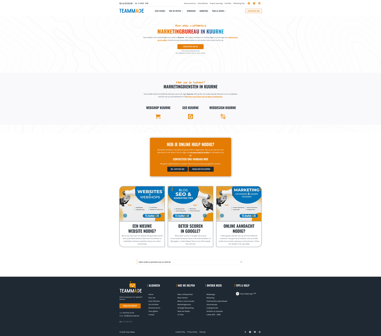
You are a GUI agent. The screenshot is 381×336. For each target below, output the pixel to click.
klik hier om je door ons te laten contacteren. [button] (204, 96)
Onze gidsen (153, 311)
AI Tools (181, 314)
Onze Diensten (154, 301)
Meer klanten (183, 298)
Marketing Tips (239, 3)
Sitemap (202, 332)
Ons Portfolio (153, 304)
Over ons (151, 298)
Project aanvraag (216, 3)
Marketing (204, 10)
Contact (151, 314)
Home (150, 294)
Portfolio (228, 3)
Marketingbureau (184, 304)
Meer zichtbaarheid (185, 294)
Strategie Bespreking (186, 308)
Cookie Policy (180, 332)
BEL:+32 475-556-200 (125, 3)
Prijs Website (203, 3)
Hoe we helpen (186, 285)
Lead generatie (212, 308)
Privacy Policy (192, 332)
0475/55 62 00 (128, 313)
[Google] (260, 332)
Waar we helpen (184, 311)
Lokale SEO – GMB (213, 314)
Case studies (160, 10)
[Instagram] (254, 3)
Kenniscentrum (190, 3)
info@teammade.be (131, 316)
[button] (130, 305)
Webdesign (191, 10)
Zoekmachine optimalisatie (216, 301)
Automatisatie (211, 304)
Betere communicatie (186, 301)
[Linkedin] (259, 3)
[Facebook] (249, 3)
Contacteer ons (253, 11)
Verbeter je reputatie (214, 311)
